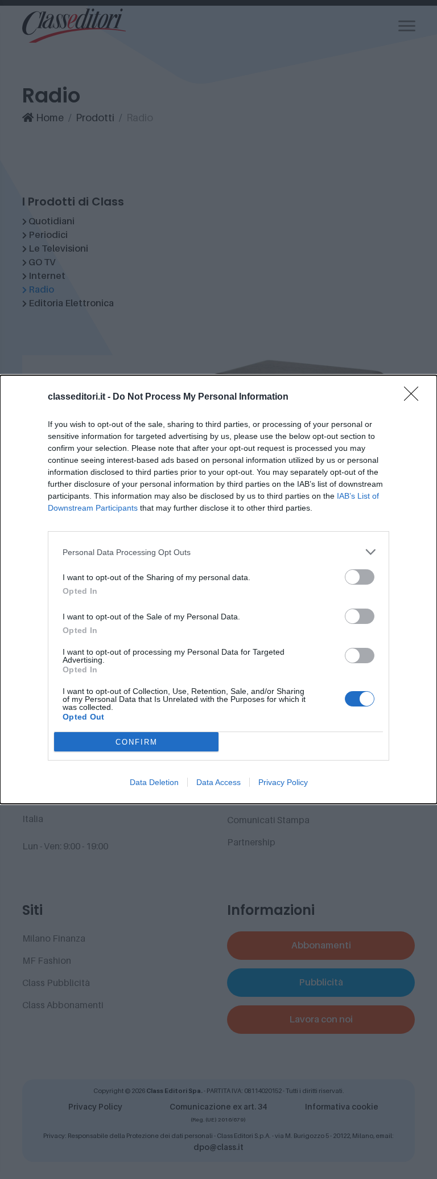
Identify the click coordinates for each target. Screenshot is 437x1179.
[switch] (359, 577)
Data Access (218, 782)
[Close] (415, 397)
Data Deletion (154, 782)
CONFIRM (137, 742)
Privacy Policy (283, 782)
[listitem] (218, 552)
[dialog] (218, 589)
